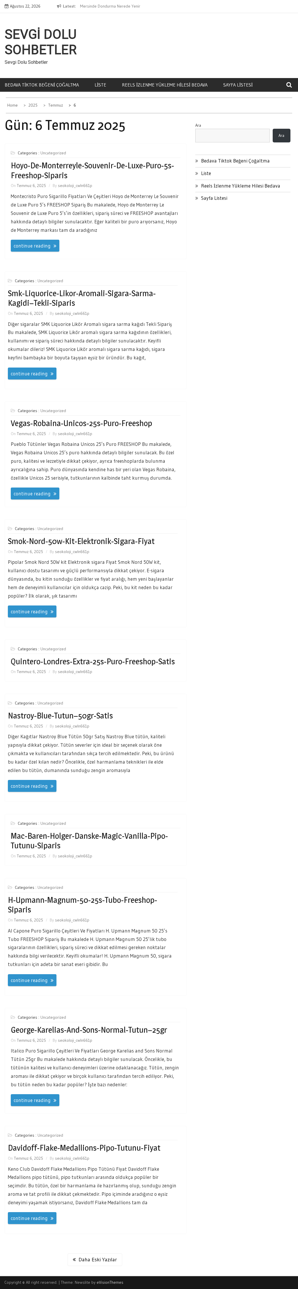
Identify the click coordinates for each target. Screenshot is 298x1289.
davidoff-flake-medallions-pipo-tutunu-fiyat (84, 1148)
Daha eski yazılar (98, 1259)
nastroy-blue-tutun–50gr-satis (60, 716)
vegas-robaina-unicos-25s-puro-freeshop (81, 423)
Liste (100, 85)
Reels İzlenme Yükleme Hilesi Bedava (164, 85)
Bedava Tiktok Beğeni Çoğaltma (42, 85)
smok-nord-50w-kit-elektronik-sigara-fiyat (81, 541)
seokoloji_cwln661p (75, 185)
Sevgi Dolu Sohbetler (41, 42)
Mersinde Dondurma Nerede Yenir (110, 6)
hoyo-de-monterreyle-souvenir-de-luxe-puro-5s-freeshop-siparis (92, 170)
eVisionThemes (110, 1282)
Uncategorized (53, 153)
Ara (198, 125)
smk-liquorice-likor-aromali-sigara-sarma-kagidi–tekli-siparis (82, 298)
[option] (124, 6)
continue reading (32, 246)
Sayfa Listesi (238, 85)
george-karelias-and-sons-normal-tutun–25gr (89, 1030)
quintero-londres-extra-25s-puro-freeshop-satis (93, 661)
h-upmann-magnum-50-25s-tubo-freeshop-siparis (82, 905)
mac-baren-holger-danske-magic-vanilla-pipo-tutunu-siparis (89, 841)
